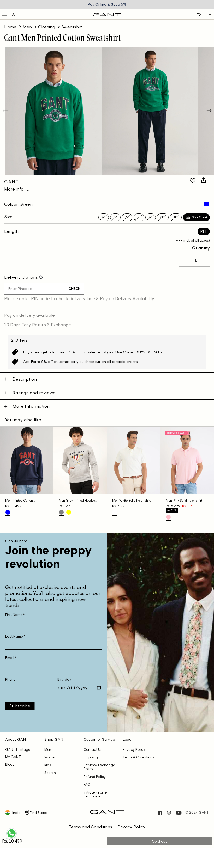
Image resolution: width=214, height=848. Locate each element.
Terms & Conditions (138, 757)
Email (11, 658)
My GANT (13, 757)
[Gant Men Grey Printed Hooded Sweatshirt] (61, 512)
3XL (176, 217)
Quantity (201, 248)
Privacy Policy (134, 750)
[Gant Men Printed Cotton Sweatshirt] (206, 204)
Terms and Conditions (90, 826)
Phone (10, 679)
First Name (15, 615)
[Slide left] (5, 111)
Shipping (91, 757)
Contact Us (93, 750)
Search (50, 773)
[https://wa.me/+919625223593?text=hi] (11, 838)
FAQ (87, 784)
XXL (163, 217)
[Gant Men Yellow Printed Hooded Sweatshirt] (68, 512)
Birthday (64, 679)
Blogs (9, 764)
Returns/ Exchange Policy (99, 767)
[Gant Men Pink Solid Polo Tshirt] (168, 517)
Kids (47, 765)
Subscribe (19, 706)
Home (10, 26)
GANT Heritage (17, 750)
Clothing (46, 26)
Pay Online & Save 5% (107, 4)
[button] (4, 14)
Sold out (159, 841)
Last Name (15, 636)
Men (27, 26)
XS (104, 217)
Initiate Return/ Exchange (96, 794)
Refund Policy (95, 777)
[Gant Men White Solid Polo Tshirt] (114, 512)
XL (150, 217)
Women (50, 757)
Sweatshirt (72, 26)
